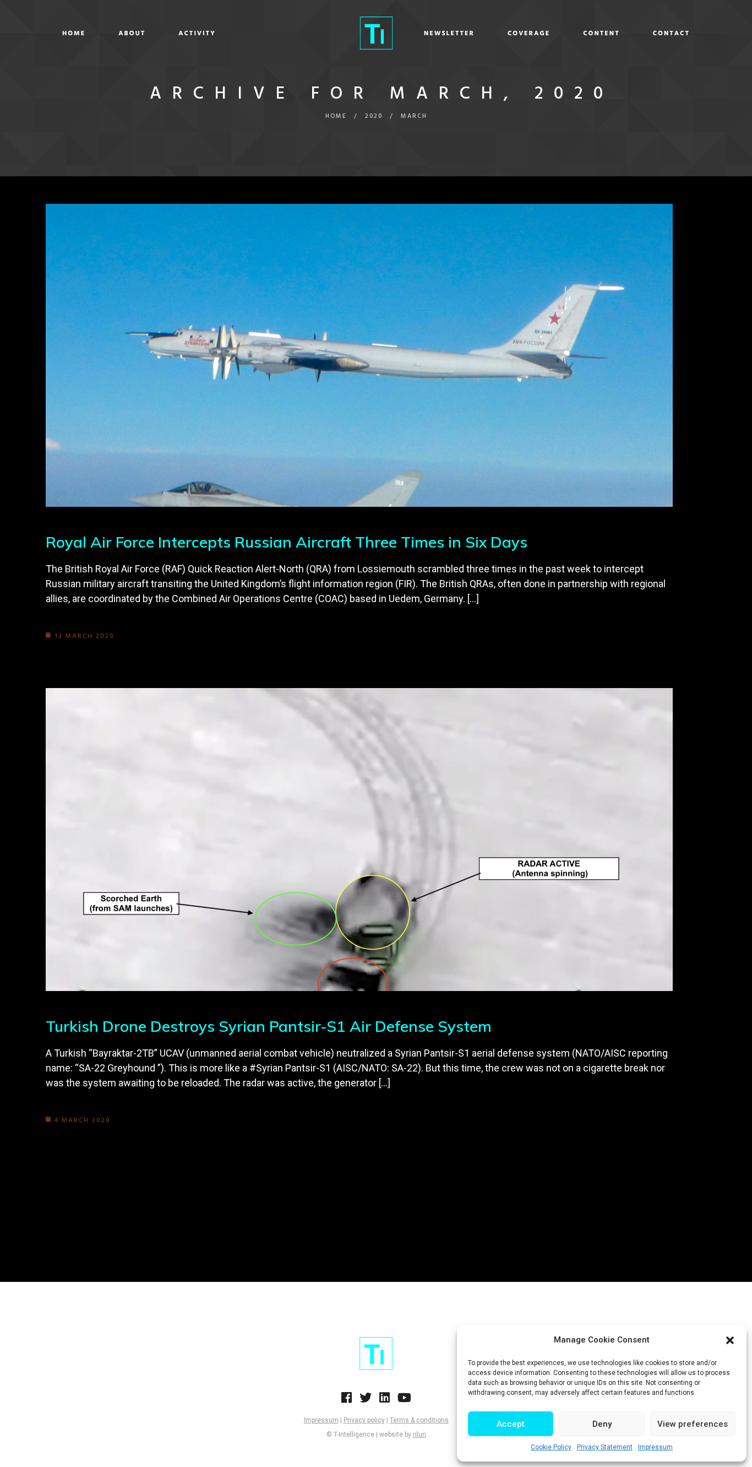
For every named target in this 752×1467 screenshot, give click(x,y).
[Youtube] (404, 1401)
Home (73, 33)
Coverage (529, 33)
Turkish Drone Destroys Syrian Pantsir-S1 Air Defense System (269, 1026)
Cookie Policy (551, 1447)
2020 (374, 116)
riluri (419, 1434)
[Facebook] (346, 1401)
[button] (729, 1340)
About (131, 33)
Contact (671, 33)
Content (601, 33)
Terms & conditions (419, 1420)
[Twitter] (365, 1401)
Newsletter (449, 33)
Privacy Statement (605, 1447)
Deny (602, 1424)
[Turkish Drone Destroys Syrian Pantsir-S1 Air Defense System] (359, 839)
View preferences (692, 1424)
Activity (197, 33)
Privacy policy (364, 1420)
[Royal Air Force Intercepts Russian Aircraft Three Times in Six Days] (359, 355)
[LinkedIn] (384, 1401)
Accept (511, 1424)
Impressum (655, 1447)
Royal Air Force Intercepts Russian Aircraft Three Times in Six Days (286, 541)
